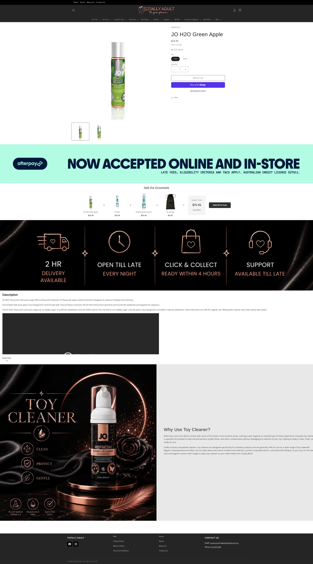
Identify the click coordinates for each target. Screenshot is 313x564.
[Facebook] (69, 544)
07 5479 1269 (216, 547)
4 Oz (187, 59)
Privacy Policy (118, 541)
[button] (73, 10)
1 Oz (175, 59)
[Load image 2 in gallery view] (99, 131)
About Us (90, 2)
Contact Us (100, 2)
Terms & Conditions (121, 551)
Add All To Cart (220, 205)
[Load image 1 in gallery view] (80, 131)
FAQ (115, 536)
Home (75, 2)
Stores (82, 2)
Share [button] (176, 98)
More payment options (198, 91)
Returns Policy (118, 546)
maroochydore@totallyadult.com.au (224, 543)
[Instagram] (75, 544)
